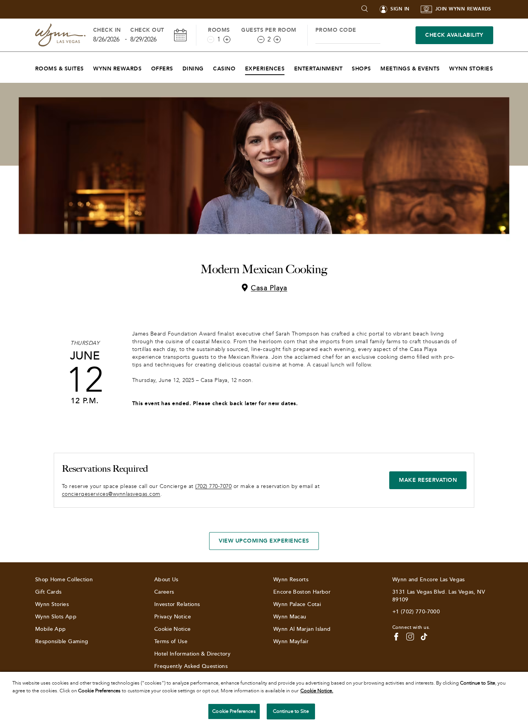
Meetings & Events (409, 68)
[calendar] (180, 35)
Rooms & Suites (59, 68)
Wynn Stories (471, 68)
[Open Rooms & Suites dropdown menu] (88, 66)
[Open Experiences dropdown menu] (289, 66)
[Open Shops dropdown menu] (376, 66)
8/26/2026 (106, 39)
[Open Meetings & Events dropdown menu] (444, 66)
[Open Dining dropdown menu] (208, 66)
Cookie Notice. (316, 691)
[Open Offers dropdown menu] (178, 66)
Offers (162, 68)
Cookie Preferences (233, 711)
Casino (224, 68)
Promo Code (335, 30)
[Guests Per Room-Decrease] (260, 39)
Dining (193, 68)
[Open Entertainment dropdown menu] (347, 66)
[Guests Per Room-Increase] (277, 39)
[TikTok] (424, 636)
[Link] (60, 35)
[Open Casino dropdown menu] (240, 66)
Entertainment (318, 68)
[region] (264, 699)
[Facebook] (396, 636)
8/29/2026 (143, 39)
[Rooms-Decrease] (210, 39)
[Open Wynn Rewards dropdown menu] (146, 66)
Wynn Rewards (117, 68)
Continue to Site (291, 711)
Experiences (264, 68)
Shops (361, 68)
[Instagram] (410, 636)
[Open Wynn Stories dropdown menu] (497, 66)
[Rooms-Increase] (226, 39)
